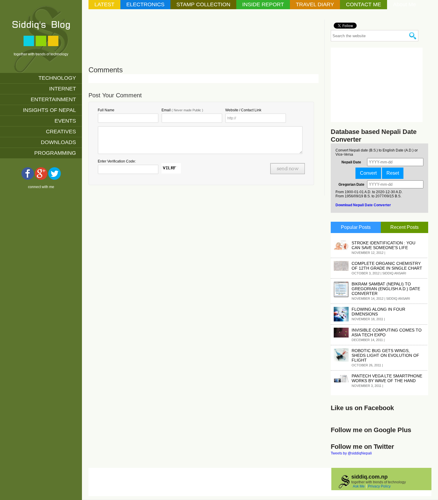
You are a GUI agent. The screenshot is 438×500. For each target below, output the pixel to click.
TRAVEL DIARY (315, 4)
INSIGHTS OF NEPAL (49, 110)
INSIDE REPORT (263, 4)
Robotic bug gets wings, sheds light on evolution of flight (385, 355)
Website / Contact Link (243, 110)
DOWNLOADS (58, 142)
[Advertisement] (196, 33)
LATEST (104, 4)
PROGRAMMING (55, 153)
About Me (404, 4)
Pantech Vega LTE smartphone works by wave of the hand (387, 378)
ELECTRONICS (145, 4)
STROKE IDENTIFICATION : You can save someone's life (383, 245)
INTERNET (62, 89)
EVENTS (65, 121)
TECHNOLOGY (57, 78)
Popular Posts (356, 227)
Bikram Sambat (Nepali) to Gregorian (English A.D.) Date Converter (386, 289)
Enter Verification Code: (117, 161)
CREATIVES (61, 132)
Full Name (106, 110)
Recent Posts (404, 227)
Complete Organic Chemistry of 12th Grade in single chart (387, 266)
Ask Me (359, 486)
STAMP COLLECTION (203, 4)
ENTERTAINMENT (53, 99)
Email (182, 110)
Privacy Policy (379, 486)
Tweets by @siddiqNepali (351, 453)
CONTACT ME (363, 4)
